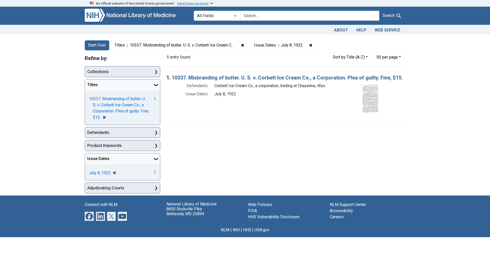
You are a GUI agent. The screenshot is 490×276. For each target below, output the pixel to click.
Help (361, 30)
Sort (349, 57)
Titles (92, 84)
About (341, 30)
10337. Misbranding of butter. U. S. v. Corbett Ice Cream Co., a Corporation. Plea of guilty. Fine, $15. (287, 78)
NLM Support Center (348, 204)
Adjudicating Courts (105, 188)
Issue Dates (98, 158)
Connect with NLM (101, 204)
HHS (247, 229)
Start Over (97, 45)
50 (387, 57)
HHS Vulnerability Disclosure (274, 216)
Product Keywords (104, 145)
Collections (98, 71)
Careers (337, 216)
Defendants (98, 132)
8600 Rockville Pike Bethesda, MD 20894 (185, 211)
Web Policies (260, 204)
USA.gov (262, 229)
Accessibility (341, 210)
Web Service (387, 30)
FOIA (252, 210)
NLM (225, 229)
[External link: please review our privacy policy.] (89, 216)
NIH (236, 229)
